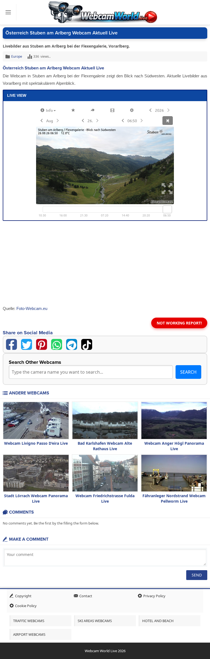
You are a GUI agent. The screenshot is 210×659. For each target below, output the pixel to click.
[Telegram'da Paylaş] (71, 344)
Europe (16, 56)
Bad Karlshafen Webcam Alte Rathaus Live (105, 446)
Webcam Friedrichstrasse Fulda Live (105, 498)
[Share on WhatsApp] (56, 344)
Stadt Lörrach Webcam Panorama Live (36, 498)
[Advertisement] (105, 264)
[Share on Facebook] (11, 344)
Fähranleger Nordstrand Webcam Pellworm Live (174, 498)
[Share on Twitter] (26, 344)
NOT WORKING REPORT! (179, 323)
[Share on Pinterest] (41, 344)
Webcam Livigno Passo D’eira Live (36, 443)
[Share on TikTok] (86, 344)
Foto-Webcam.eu (31, 308)
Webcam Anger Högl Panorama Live (174, 446)
